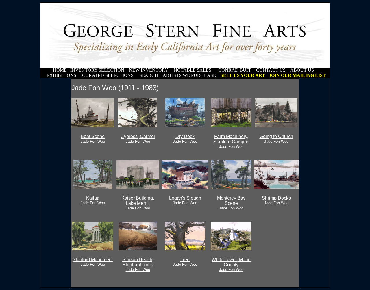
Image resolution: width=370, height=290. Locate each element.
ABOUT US (302, 70)
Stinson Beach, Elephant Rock (137, 264)
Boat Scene (93, 139)
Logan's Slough (185, 200)
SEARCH (149, 75)
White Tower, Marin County (231, 264)
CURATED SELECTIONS (108, 75)
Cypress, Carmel (138, 139)
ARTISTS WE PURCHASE (189, 75)
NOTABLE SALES (192, 70)
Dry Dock (185, 139)
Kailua (93, 200)
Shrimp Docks (276, 200)
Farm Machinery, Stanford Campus (231, 141)
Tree (185, 262)
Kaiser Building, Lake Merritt (137, 203)
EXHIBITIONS (61, 75)
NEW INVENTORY (148, 70)
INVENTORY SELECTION (97, 70)
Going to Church (276, 139)
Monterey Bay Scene (231, 203)
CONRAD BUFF (234, 70)
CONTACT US (271, 70)
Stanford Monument (93, 262)
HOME (60, 70)
